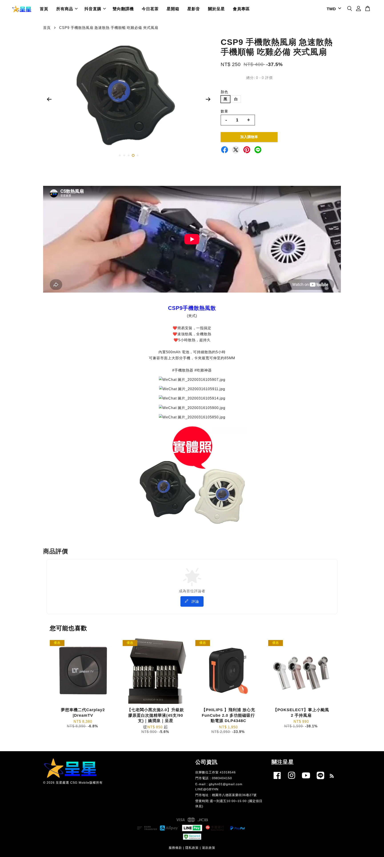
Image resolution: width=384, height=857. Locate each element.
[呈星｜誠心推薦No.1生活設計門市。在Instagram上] (291, 780)
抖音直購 (92, 9)
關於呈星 (216, 9)
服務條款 (175, 847)
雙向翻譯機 (123, 9)
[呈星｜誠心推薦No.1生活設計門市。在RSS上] (331, 776)
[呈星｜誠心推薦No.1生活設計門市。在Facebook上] (277, 780)
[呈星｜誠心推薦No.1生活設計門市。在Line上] (320, 780)
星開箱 (173, 9)
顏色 (224, 92)
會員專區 (241, 9)
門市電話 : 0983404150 (213, 778)
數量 (224, 111)
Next (208, 99)
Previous (49, 99)
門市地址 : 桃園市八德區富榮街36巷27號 (226, 795)
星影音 (193, 9)
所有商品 (64, 9)
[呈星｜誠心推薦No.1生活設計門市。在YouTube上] (306, 780)
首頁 (44, 9)
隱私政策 (192, 847)
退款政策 (208, 847)
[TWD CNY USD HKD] (333, 9)
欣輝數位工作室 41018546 (215, 772)
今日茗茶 (150, 9)
